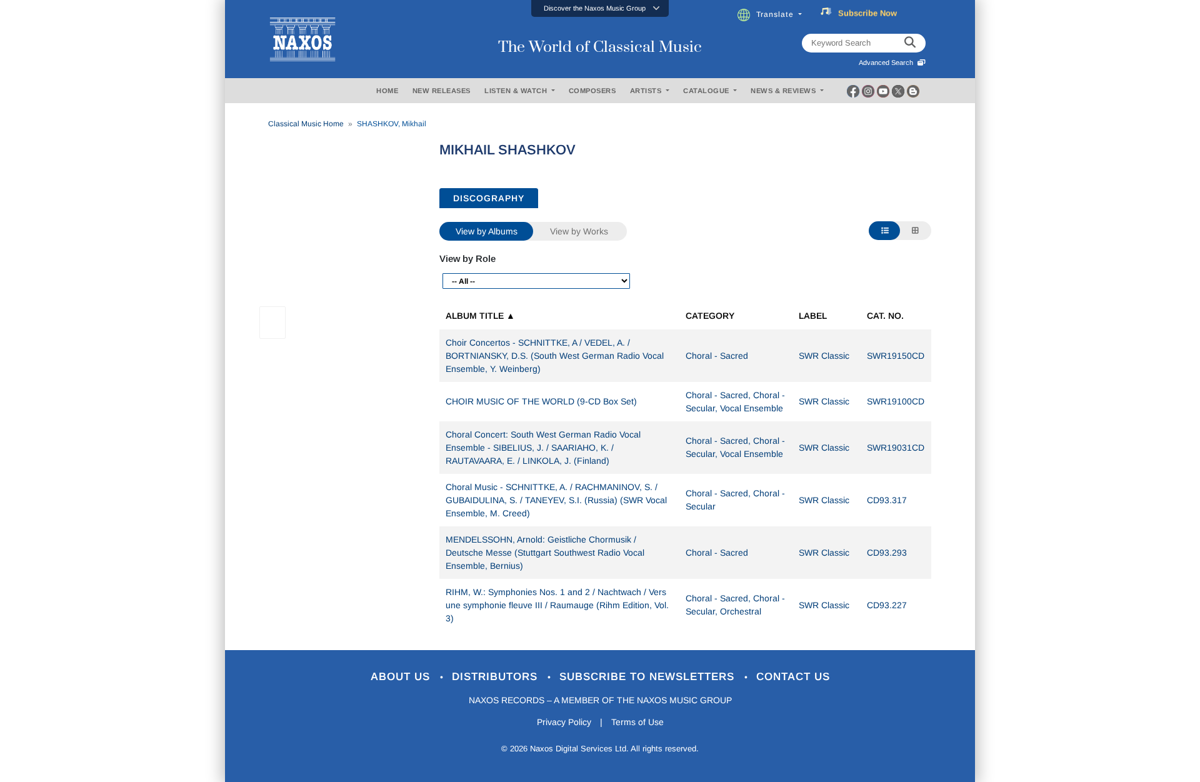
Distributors (496, 677)
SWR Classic (824, 356)
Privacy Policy (564, 722)
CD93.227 (887, 605)
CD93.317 (887, 500)
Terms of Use (637, 722)
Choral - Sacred (717, 356)
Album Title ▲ (480, 316)
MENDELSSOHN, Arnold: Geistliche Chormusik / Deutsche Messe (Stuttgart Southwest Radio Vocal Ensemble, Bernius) (545, 552)
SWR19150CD (895, 356)
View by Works (579, 231)
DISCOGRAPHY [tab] (488, 198)
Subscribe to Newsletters (648, 677)
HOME (387, 90)
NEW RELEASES (441, 90)
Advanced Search (888, 62)
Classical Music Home (306, 123)
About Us (402, 677)
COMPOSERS (592, 90)
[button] (600, 8)
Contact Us (793, 677)
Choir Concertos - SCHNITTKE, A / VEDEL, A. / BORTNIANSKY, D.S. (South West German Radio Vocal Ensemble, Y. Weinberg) (555, 356)
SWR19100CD (895, 401)
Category (710, 316)
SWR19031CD (895, 448)
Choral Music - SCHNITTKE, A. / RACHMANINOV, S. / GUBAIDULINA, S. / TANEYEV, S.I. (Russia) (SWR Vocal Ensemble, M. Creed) (556, 500)
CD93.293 (887, 553)
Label (813, 316)
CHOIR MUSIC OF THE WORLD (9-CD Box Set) (541, 401)
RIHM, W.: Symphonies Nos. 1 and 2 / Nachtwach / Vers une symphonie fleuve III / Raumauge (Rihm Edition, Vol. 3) (557, 605)
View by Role (467, 258)
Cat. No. (885, 316)
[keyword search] (910, 43)
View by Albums (487, 231)
